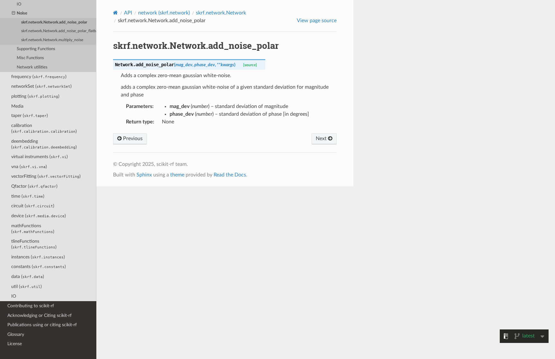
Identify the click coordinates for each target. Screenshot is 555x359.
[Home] (115, 12)
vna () (29, 166)
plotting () (35, 96)
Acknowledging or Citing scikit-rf (39, 315)
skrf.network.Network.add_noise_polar (54, 22)
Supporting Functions (36, 49)
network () (164, 12)
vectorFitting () (46, 176)
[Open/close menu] (13, 13)
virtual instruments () (39, 156)
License (14, 343)
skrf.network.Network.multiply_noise (52, 40)
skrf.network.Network (221, 12)
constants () (38, 266)
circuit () (32, 205)
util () (26, 286)
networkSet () (41, 86)
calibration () (44, 128)
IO (13, 296)
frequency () (38, 76)
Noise (22, 13)
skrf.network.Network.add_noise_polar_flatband (58, 31)
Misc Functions (30, 58)
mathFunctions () (32, 228)
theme (177, 174)
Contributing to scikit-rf (30, 305)
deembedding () (44, 144)
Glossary (15, 334)
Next (322, 138)
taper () (29, 115)
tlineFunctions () (34, 244)
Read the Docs (230, 174)
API (128, 12)
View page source (317, 20)
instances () (38, 257)
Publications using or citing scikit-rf (42, 324)
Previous (132, 138)
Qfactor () (34, 186)
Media (17, 106)
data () (27, 276)
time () (27, 196)
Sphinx (144, 174)
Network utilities (32, 67)
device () (38, 215)
